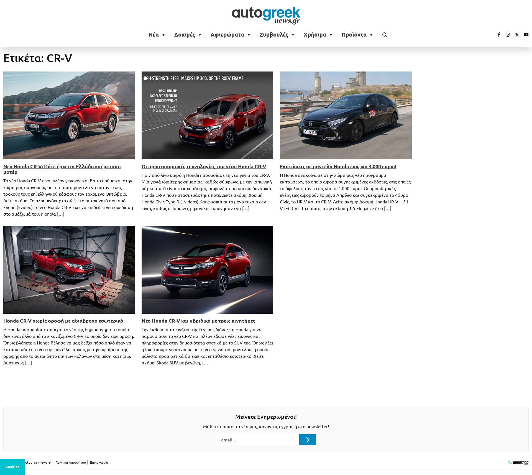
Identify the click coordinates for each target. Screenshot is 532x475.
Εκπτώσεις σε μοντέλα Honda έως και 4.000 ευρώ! (338, 166)
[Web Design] (518, 462)
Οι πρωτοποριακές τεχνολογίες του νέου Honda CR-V (204, 166)
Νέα (154, 34)
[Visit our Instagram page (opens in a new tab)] (506, 34)
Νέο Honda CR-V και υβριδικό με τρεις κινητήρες (198, 320)
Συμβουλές (274, 34)
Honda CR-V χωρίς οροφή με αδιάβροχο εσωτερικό (63, 320)
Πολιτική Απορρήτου (70, 462)
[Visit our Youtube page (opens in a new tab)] (524, 34)
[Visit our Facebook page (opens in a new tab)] (496, 34)
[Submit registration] (307, 439)
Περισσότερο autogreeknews (25, 462)
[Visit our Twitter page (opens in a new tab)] (515, 34)
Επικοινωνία (99, 462)
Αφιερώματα (227, 34)
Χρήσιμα (315, 34)
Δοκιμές (184, 34)
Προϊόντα (354, 34)
